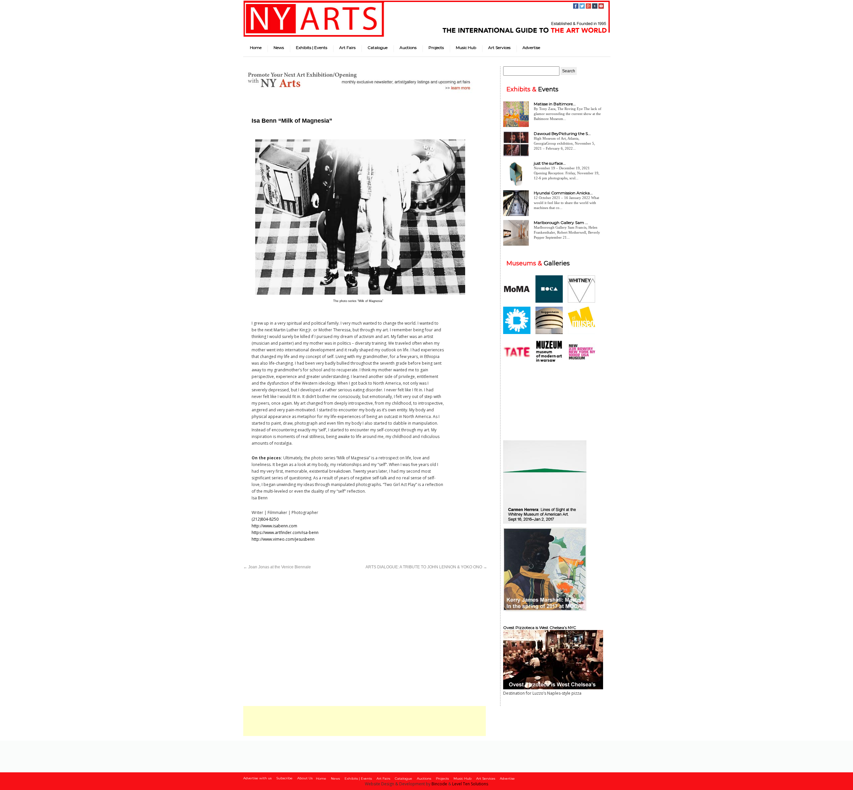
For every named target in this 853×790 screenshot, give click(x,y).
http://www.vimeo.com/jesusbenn (283, 539)
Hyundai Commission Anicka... (563, 192)
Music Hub (466, 47)
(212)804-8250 (265, 519)
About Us (305, 778)
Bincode (439, 784)
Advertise (531, 47)
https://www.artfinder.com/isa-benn (285, 532)
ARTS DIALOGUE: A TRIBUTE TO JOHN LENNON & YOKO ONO (426, 567)
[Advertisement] (364, 721)
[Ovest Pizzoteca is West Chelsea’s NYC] (553, 687)
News (279, 47)
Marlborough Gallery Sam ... (561, 222)
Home (256, 47)
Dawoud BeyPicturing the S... (562, 133)
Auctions (408, 47)
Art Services (499, 47)
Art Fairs (347, 47)
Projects (436, 47)
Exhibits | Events (311, 47)
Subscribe (284, 778)
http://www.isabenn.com (274, 526)
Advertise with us (257, 778)
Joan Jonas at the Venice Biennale (277, 567)
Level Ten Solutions (470, 784)
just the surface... (550, 163)
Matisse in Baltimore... (555, 103)
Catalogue (378, 47)
